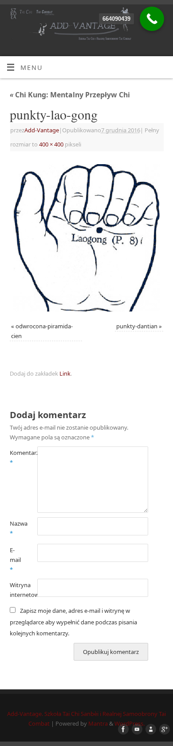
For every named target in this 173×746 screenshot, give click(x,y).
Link (65, 373)
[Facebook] (121, 729)
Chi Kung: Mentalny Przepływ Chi (70, 95)
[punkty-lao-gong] (87, 237)
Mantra (98, 723)
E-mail (15, 559)
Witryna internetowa (17, 590)
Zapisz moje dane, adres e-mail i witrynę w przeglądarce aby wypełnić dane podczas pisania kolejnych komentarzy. (73, 622)
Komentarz (17, 457)
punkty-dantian (136, 326)
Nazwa (17, 528)
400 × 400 (51, 144)
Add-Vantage (41, 130)
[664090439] (152, 19)
